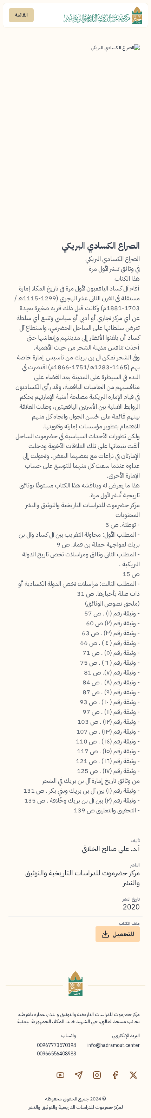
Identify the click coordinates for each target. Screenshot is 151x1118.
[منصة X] (133, 1075)
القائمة (21, 15)
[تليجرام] (78, 1075)
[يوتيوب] (60, 1075)
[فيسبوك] (115, 1075)
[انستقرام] (97, 1075)
